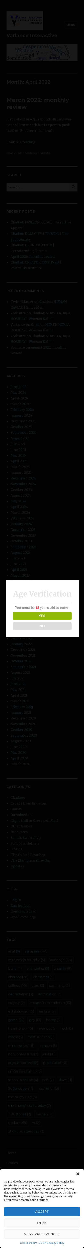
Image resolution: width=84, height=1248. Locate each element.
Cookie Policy (28, 1242)
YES (42, 616)
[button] (78, 1174)
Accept (42, 1212)
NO (42, 626)
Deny (42, 1223)
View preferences (42, 1234)
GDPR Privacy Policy (51, 1242)
